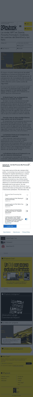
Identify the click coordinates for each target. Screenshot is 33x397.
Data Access (16, 232)
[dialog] (16, 198)
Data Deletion (7, 232)
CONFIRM (10, 226)
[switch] (26, 199)
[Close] (29, 165)
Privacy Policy (26, 232)
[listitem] (16, 195)
